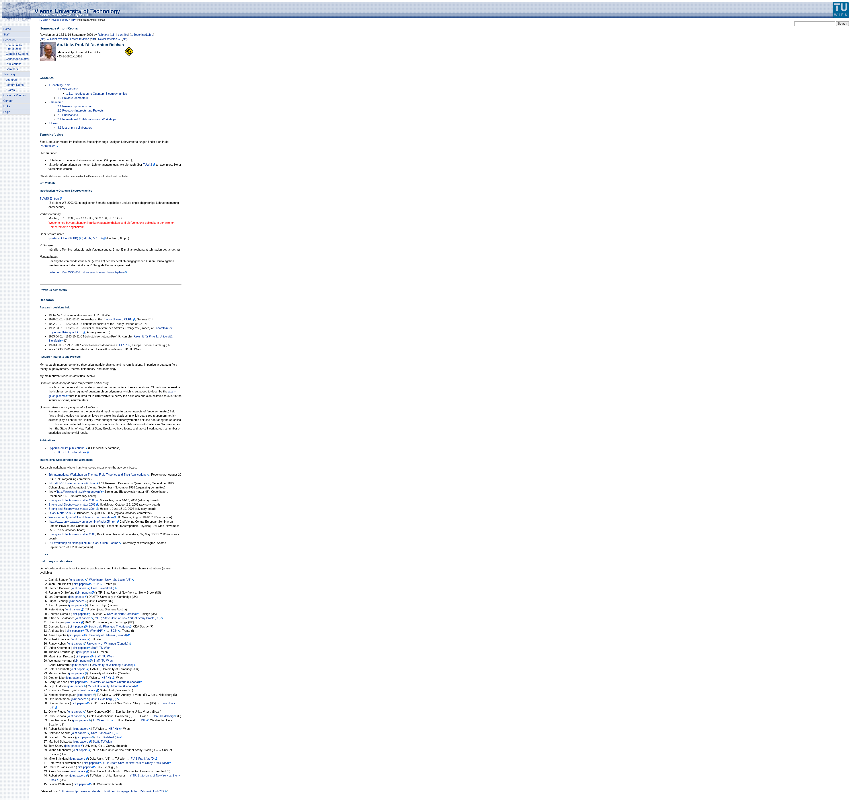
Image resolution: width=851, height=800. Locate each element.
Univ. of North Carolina (121, 614)
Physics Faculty (59, 19)
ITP (73, 19)
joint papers (77, 579)
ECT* (95, 584)
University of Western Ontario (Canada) (113, 682)
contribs (123, 34)
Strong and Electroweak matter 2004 (72, 508)
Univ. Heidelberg (163, 716)
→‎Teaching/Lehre (142, 34)
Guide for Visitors (14, 95)
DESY (123, 345)
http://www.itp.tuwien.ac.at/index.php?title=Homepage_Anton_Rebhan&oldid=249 (112, 791)
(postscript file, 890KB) (63, 238)
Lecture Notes (15, 84)
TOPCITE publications (71, 452)
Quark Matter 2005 (60, 513)
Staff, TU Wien (100, 647)
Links (6, 106)
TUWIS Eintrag (49, 198)
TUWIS (147, 164)
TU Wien (43, 19)
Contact (8, 100)
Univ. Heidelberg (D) (103, 699)
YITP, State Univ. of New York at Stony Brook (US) (127, 618)
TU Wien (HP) (94, 630)
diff (43, 39)
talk (113, 34)
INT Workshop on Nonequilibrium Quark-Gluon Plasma (83, 543)
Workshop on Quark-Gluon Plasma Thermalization (81, 517)
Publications (13, 64)
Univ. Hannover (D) (103, 733)
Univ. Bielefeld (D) (102, 588)
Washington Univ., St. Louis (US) (110, 579)
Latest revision (79, 39)
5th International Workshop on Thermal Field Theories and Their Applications (97, 474)
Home (7, 29)
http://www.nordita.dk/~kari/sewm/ (79, 491)
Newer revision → (109, 39)
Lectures (11, 79)
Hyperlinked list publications (66, 448)
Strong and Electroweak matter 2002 (72, 504)
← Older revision (57, 39)
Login (6, 112)
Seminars (12, 69)
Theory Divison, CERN (117, 319)
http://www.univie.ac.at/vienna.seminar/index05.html (82, 521)
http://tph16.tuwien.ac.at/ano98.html (72, 483)
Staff (6, 34)
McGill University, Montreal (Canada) (111, 686)
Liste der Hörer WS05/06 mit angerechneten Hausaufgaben (86, 272)
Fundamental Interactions (14, 47)
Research (9, 40)
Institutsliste (47, 146)
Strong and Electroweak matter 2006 (72, 534)
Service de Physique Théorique (108, 626)
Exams (10, 90)
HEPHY (106, 677)
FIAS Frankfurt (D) (142, 758)
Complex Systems (17, 53)
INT (143, 720)
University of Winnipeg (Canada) (107, 643)
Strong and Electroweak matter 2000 (72, 500)
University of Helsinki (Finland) (107, 635)
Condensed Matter (17, 59)
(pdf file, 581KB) (92, 238)
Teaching (9, 74)
